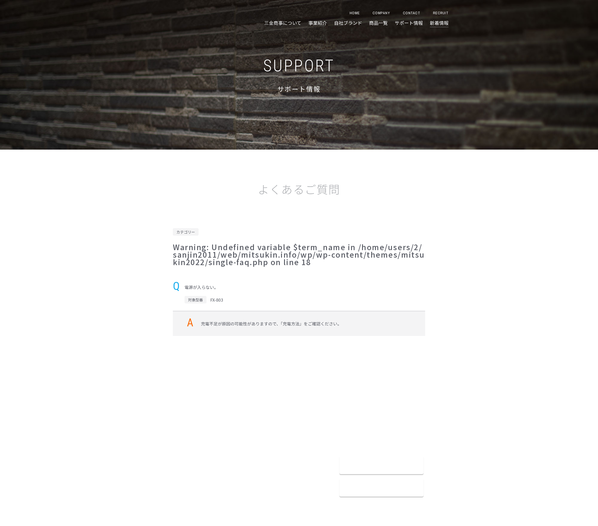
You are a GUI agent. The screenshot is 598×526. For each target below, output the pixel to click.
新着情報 (439, 22)
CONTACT (411, 13)
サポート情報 (409, 22)
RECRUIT (440, 13)
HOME (355, 13)
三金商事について (282, 22)
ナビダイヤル (368, 437)
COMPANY (381, 13)
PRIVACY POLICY (215, 420)
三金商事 (161, 17)
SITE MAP (237, 420)
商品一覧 (378, 22)
